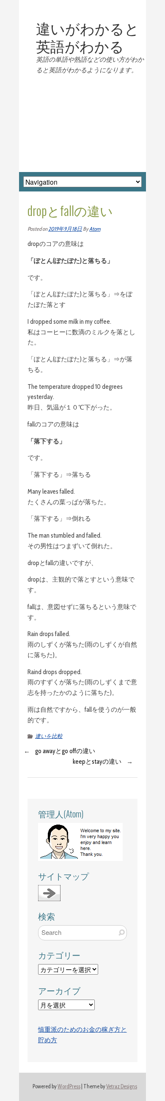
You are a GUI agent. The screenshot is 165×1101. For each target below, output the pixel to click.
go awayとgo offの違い (65, 751)
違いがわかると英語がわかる (87, 36)
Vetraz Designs (121, 1086)
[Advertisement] (82, 124)
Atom (94, 229)
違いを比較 (49, 736)
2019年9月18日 (65, 229)
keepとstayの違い (97, 761)
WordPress (69, 1086)
